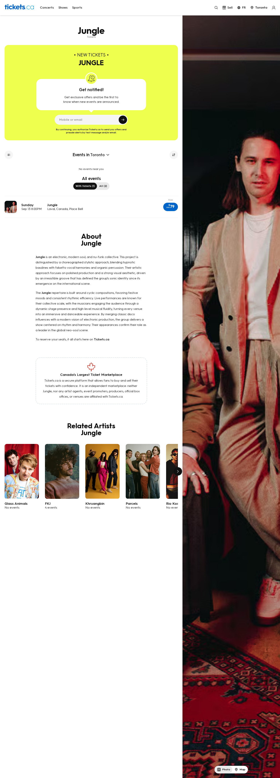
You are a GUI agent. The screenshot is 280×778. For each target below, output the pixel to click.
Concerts (47, 7)
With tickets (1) (85, 186)
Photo (226, 769)
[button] (170, 207)
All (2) (103, 186)
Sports (77, 7)
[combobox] (258, 7)
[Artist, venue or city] (216, 7)
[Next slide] (178, 471)
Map (242, 769)
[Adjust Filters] (9, 155)
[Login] (273, 7)
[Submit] (123, 120)
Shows (63, 7)
